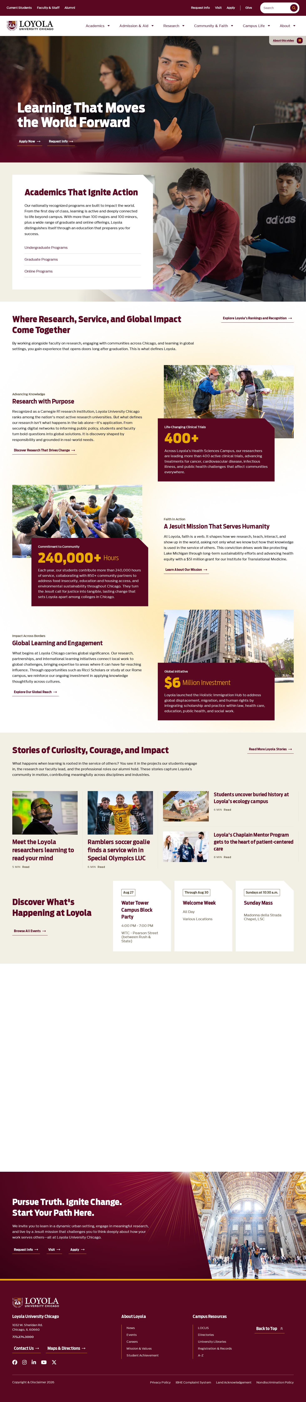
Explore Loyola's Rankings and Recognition (255, 318)
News (131, 1328)
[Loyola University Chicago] (30, 26)
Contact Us (24, 1348)
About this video (283, 40)
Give (248, 7)
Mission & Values (139, 1348)
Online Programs (39, 271)
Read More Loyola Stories (268, 749)
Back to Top (266, 1328)
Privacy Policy (160, 1382)
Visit (218, 7)
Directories (206, 1335)
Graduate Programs (41, 259)
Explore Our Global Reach (33, 692)
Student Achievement (143, 1355)
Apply (231, 7)
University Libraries (212, 1342)
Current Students (19, 7)
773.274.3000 (23, 1337)
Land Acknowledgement (234, 1382)
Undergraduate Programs (46, 247)
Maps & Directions (63, 1348)
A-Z (200, 1355)
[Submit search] (294, 8)
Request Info (200, 7)
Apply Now (27, 141)
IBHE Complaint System (193, 1382)
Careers (132, 1342)
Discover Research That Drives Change (42, 450)
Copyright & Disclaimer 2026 (33, 1382)
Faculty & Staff (48, 7)
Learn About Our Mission (183, 570)
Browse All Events (27, 931)
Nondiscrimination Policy (275, 1382)
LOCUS (203, 1328)
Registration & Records (215, 1348)
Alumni (70, 7)
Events (132, 1335)
